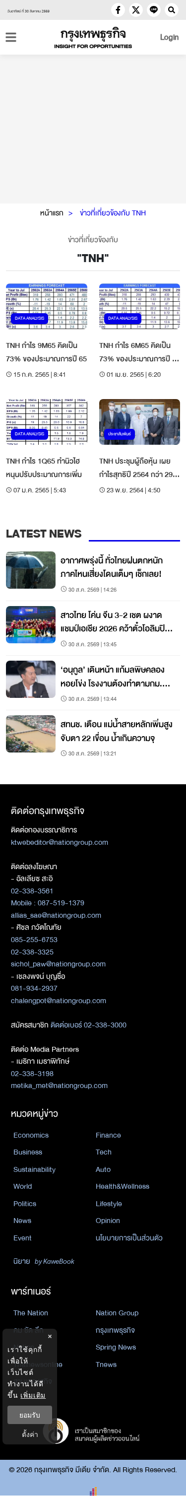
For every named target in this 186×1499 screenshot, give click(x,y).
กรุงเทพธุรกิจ (115, 1330)
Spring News (116, 1347)
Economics (31, 1135)
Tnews (106, 1364)
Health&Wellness (122, 1186)
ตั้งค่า (30, 1434)
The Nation (30, 1312)
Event (22, 1237)
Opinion (108, 1220)
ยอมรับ (29, 1415)
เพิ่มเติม (33, 1395)
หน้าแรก (51, 212)
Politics (24, 1203)
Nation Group (117, 1312)
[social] (118, 10)
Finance (108, 1135)
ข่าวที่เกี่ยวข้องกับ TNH (113, 212)
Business (27, 1152)
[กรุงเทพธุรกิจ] (93, 37)
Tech (104, 1152)
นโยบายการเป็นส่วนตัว (129, 1237)
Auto (103, 1169)
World (22, 1186)
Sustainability (34, 1169)
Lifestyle (109, 1203)
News (22, 1220)
